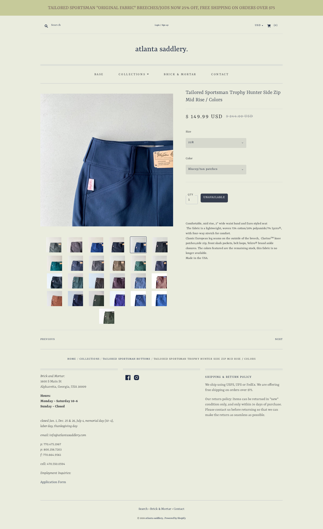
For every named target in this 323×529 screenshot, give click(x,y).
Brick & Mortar (180, 74)
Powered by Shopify (175, 518)
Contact (220, 74)
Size (188, 132)
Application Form (53, 482)
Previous (47, 339)
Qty (191, 194)
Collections (133, 74)
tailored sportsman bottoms (126, 359)
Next (279, 339)
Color (189, 158)
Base (99, 74)
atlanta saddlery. (161, 49)
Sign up (165, 25)
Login (157, 25)
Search (143, 509)
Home (71, 359)
